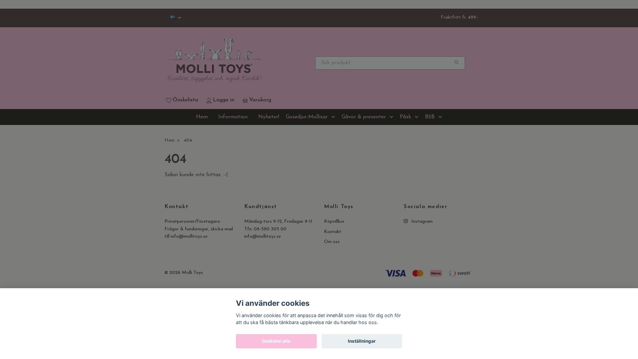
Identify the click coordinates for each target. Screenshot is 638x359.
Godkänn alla (276, 341)
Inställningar (362, 341)
